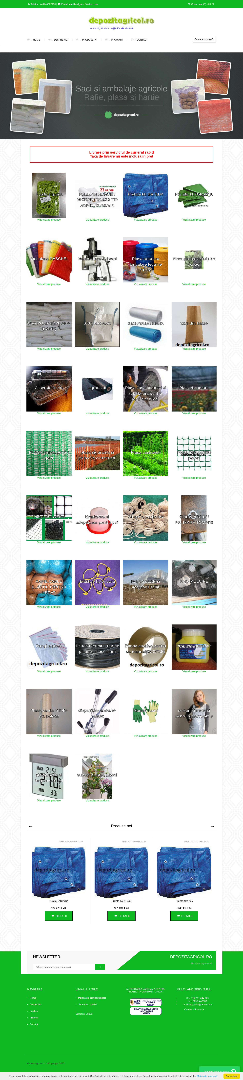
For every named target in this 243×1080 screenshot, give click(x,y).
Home (36, 39)
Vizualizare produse (49, 219)
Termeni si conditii (87, 1004)
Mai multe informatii (207, 1076)
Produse (88, 39)
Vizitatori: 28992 (84, 1013)
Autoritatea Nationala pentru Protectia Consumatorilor (145, 990)
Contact (142, 39)
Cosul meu (202, 4)
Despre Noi (61, 39)
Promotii (117, 39)
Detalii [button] (61, 916)
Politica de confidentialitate (92, 997)
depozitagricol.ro (36, 1063)
